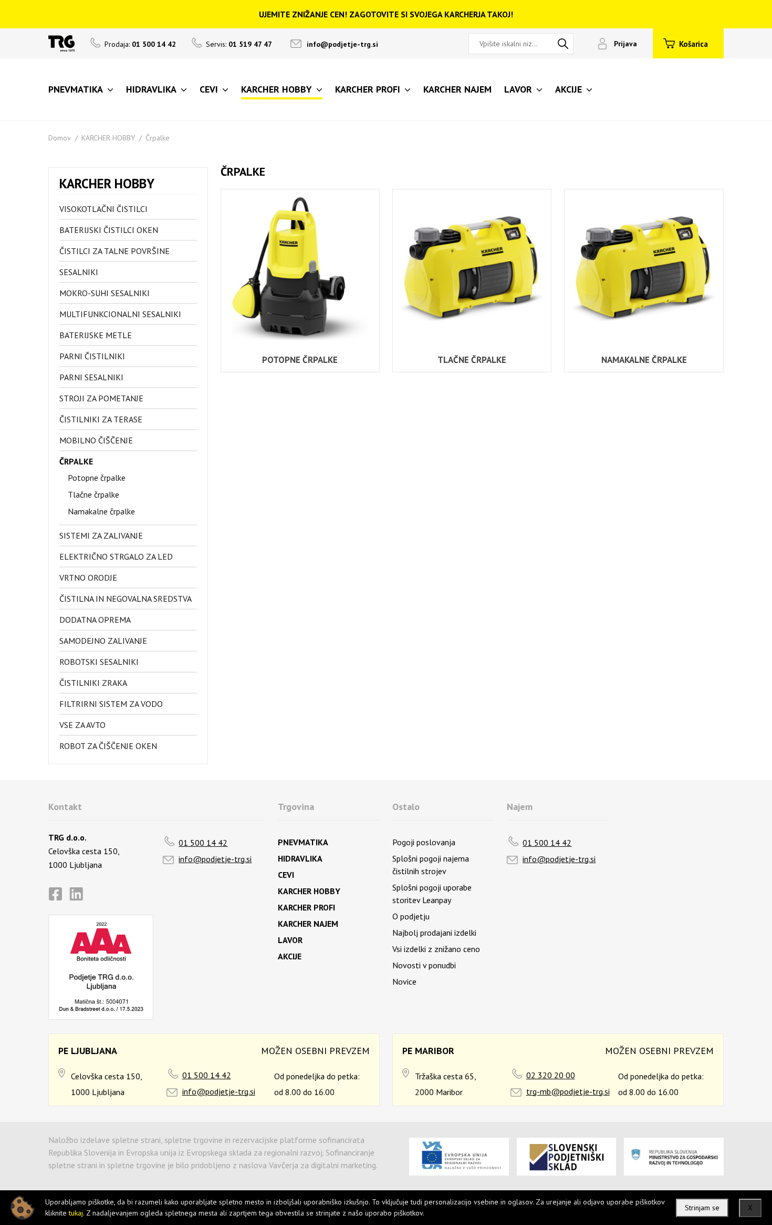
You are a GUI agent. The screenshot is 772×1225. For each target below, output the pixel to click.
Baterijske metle (95, 335)
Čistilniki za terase (100, 419)
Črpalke (157, 138)
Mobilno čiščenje (96, 440)
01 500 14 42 (203, 842)
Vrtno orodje (88, 577)
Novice (404, 981)
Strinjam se (702, 1207)
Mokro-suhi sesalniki (104, 293)
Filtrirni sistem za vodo (111, 703)
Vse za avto (82, 725)
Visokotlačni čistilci (103, 209)
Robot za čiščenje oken (108, 746)
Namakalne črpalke (101, 511)
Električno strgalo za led (116, 556)
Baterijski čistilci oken (108, 230)
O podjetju (411, 916)
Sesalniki (78, 272)
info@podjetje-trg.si (342, 44)
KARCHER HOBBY (108, 138)
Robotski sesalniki (99, 661)
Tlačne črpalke (93, 494)
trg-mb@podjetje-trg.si (568, 1091)
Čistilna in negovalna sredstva (125, 598)
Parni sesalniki (91, 377)
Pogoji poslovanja (423, 842)
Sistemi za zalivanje (101, 535)
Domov (59, 138)
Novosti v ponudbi (424, 965)
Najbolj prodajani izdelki (434, 932)
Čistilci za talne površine (114, 251)
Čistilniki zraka (93, 682)
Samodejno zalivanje (103, 640)
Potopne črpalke (97, 477)
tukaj (76, 1213)
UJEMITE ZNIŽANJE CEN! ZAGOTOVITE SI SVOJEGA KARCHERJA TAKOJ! (386, 14)
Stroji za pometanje (101, 398)
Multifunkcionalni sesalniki (120, 314)
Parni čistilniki (92, 356)
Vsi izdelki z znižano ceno (436, 949)
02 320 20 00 (550, 1075)
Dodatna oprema (95, 619)
